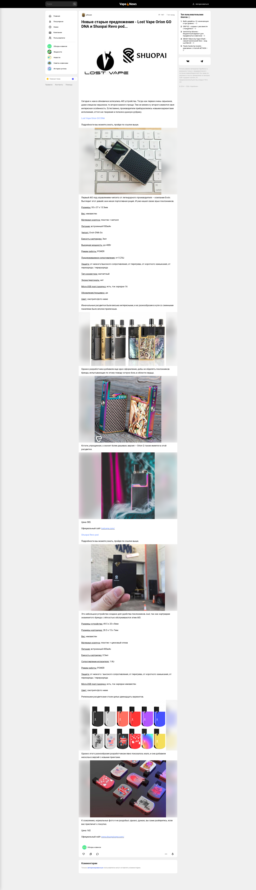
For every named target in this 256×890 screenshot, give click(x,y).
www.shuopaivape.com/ (112, 836)
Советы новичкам (61, 63)
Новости (57, 57)
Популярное (58, 22)
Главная (56, 16)
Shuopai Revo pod (90, 535)
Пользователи (59, 38)
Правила (48, 85)
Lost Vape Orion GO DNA (93, 118)
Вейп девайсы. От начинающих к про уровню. (196, 22)
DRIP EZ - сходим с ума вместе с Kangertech (195, 27)
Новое (55, 27)
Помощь (69, 85)
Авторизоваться (202, 4)
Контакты (59, 85)
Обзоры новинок (60, 46)
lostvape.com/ (108, 528)
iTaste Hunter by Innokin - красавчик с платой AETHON (195, 48)
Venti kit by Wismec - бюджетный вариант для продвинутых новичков (194, 34)
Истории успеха (60, 69)
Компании (57, 32)
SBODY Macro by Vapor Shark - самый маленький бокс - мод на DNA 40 (195, 41)
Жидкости (58, 52)
